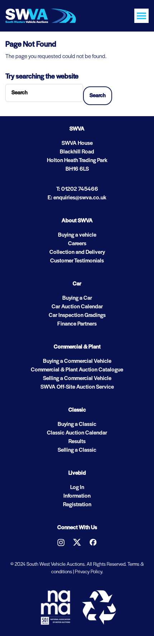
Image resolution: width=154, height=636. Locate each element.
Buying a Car (77, 298)
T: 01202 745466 (77, 189)
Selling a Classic (77, 450)
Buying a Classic (77, 424)
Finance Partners (77, 324)
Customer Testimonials (77, 261)
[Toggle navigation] (141, 16)
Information (77, 496)
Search (98, 96)
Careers (77, 244)
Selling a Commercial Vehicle (77, 378)
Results (77, 442)
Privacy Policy (88, 572)
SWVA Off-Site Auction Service (77, 387)
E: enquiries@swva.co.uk (77, 198)
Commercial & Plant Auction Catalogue (77, 370)
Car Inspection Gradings (77, 315)
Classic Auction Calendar (77, 433)
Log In (77, 487)
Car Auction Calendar (77, 307)
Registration (77, 505)
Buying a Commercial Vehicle (77, 361)
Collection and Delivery (77, 252)
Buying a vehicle (77, 235)
